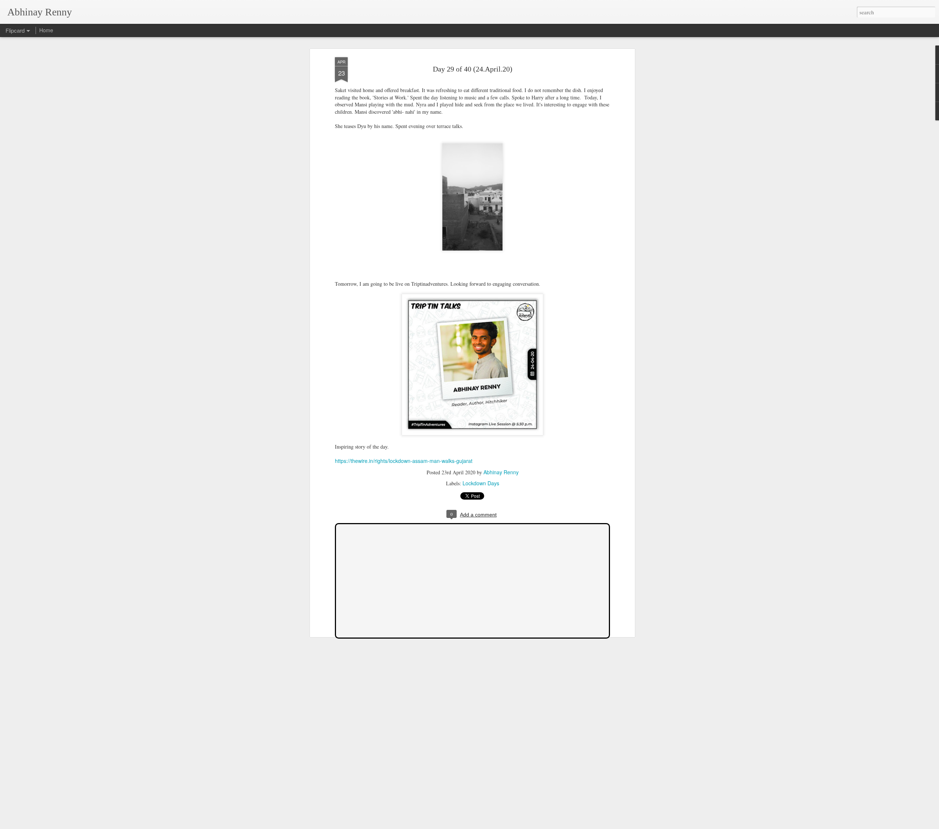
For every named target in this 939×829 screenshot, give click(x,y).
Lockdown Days (481, 483)
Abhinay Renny (501, 472)
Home (46, 30)
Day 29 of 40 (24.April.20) (472, 69)
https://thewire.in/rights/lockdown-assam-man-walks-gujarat (403, 460)
